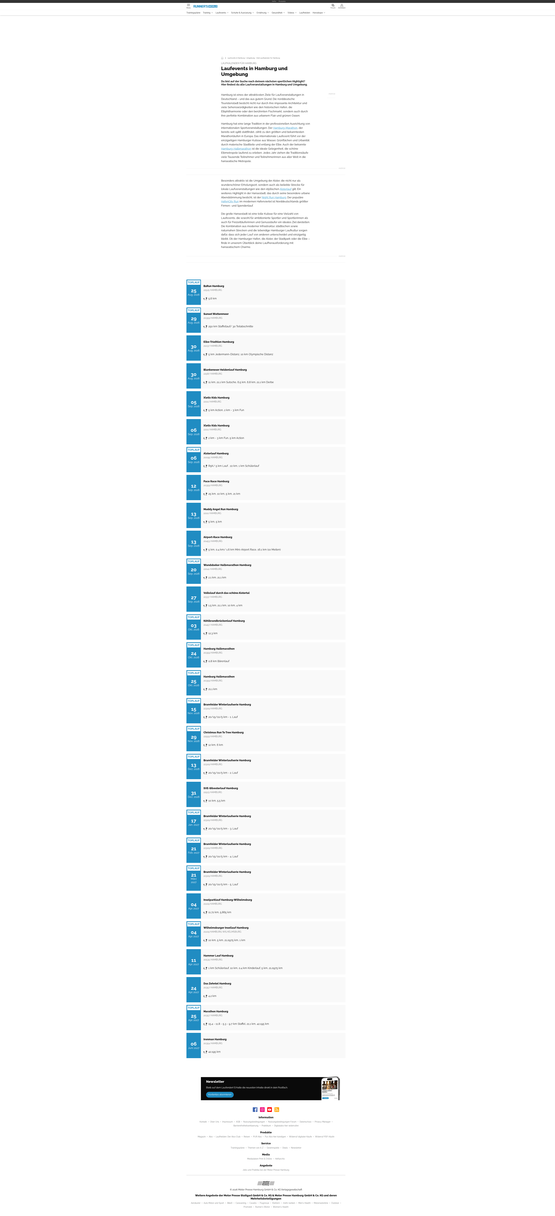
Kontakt (203, 1122)
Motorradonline (321, 1203)
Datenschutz (305, 1122)
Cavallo (253, 1203)
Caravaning (241, 1203)
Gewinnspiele (273, 1148)
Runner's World (262, 1207)
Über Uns (214, 1122)
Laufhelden (304, 13)
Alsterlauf (286, 189)
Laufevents (221, 13)
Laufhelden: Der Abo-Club (228, 1136)
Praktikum (266, 1125)
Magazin (202, 1136)
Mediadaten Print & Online (259, 1159)
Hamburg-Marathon (285, 127)
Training (206, 13)
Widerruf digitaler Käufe (300, 1136)
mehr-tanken (289, 1203)
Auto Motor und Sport (214, 1203)
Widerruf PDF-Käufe (324, 1136)
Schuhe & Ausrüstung (241, 13)
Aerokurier (195, 1203)
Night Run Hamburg (274, 197)
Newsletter (296, 1148)
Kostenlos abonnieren (219, 1094)
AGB (238, 1122)
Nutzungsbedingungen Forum (282, 1122)
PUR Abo (257, 1136)
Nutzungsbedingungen (254, 1122)
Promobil (248, 1207)
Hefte (274, 1)
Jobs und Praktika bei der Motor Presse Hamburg (266, 1170)
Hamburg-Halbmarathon (236, 148)
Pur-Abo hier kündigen (275, 1136)
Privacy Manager (323, 1122)
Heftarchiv (280, 1159)
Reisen (247, 1136)
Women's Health (280, 1207)
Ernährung (262, 13)
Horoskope (318, 13)
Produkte (282, 1)
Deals (285, 1148)
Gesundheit (277, 13)
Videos (291, 13)
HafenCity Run (230, 201)
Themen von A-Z (255, 1148)
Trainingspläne (193, 13)
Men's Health (304, 1203)
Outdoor (335, 1203)
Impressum (227, 1122)
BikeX (229, 1203)
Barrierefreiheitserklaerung (245, 1125)
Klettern (276, 1203)
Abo (211, 1136)
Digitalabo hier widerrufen (286, 1125)
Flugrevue (264, 1203)
